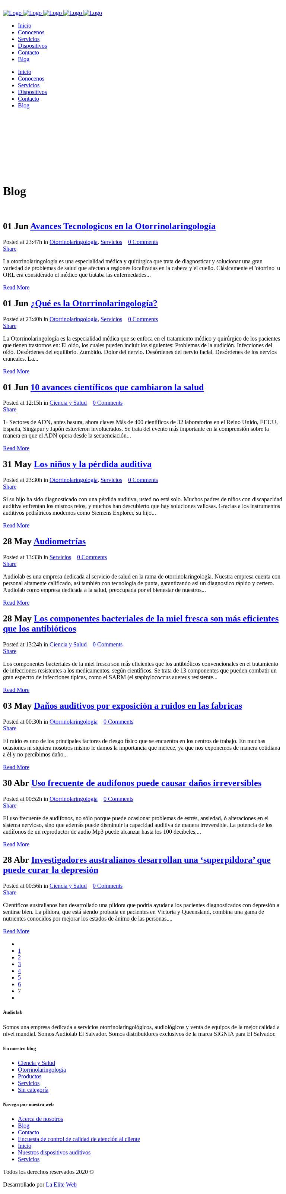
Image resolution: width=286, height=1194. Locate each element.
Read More (16, 287)
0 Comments (143, 242)
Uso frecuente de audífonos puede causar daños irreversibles (146, 783)
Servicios (111, 242)
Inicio (24, 1146)
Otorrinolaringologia (74, 242)
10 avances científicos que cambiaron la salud (117, 387)
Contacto (28, 1132)
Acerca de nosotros (40, 1119)
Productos (29, 1076)
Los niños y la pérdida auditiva (93, 464)
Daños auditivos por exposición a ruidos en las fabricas (138, 706)
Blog (23, 1125)
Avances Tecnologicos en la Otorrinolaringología (123, 226)
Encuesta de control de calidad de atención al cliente (79, 1139)
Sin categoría (33, 1090)
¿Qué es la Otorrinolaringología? (94, 303)
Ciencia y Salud (68, 402)
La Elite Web (61, 1184)
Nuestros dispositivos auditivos (54, 1152)
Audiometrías (60, 541)
